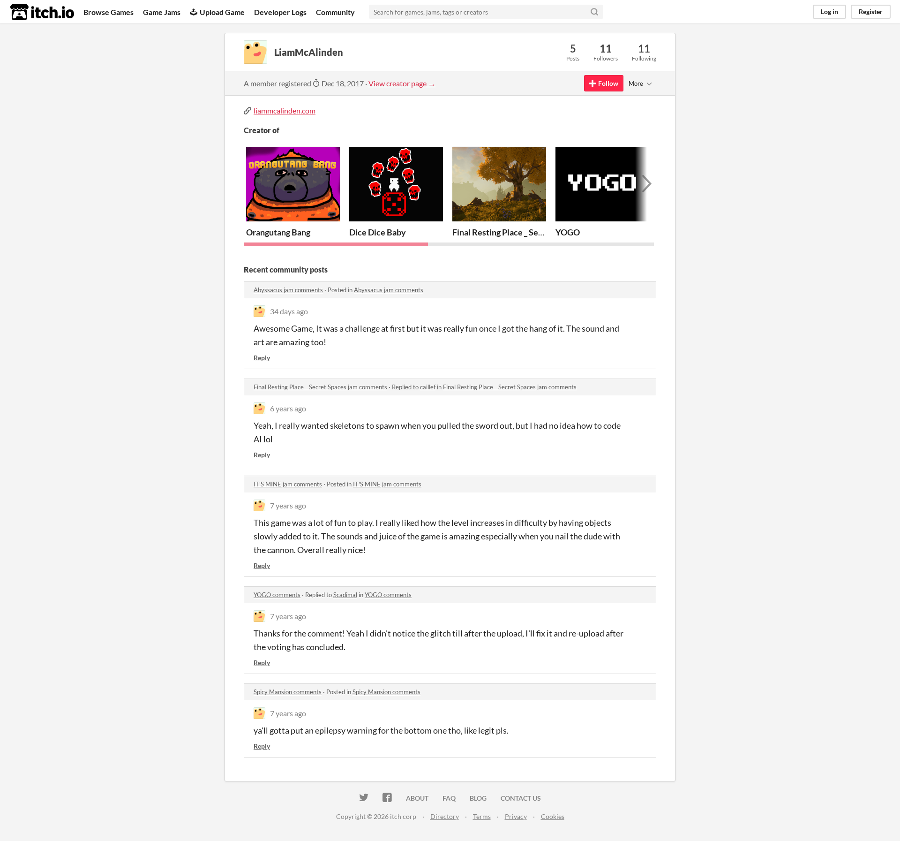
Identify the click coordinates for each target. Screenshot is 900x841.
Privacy (516, 816)
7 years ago (288, 505)
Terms (482, 816)
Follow (608, 83)
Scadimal (345, 595)
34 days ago (289, 311)
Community (335, 12)
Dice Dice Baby (377, 232)
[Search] (594, 12)
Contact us (521, 798)
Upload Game (222, 12)
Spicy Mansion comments (288, 692)
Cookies (552, 816)
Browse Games (108, 12)
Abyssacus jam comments (288, 290)
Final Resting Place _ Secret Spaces (516, 232)
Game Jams (161, 12)
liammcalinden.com (284, 110)
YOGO (567, 232)
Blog (478, 798)
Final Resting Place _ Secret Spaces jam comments (320, 387)
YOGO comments (277, 595)
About (417, 798)
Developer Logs (280, 12)
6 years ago (288, 408)
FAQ (449, 798)
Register (871, 11)
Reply (262, 358)
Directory (444, 816)
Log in (829, 11)
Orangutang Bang (278, 232)
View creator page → (401, 83)
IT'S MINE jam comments (288, 484)
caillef (427, 387)
